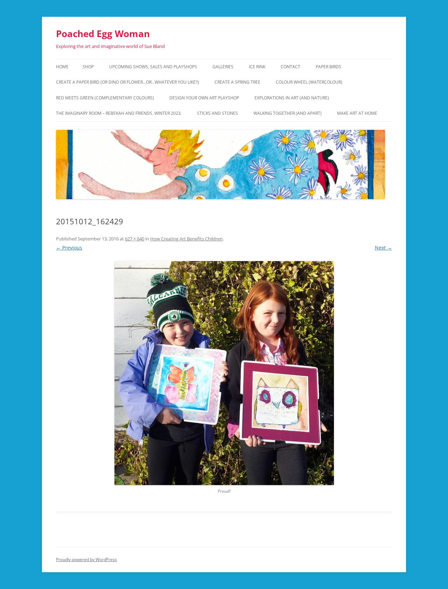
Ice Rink (257, 67)
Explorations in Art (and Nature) (291, 98)
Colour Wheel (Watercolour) (309, 82)
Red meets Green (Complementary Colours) (105, 98)
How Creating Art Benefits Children (186, 239)
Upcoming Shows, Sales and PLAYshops (153, 67)
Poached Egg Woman (103, 33)
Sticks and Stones (217, 113)
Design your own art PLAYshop (204, 98)
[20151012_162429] (224, 373)
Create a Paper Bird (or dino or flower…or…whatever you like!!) (127, 82)
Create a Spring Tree (237, 82)
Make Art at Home (357, 113)
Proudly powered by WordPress (86, 559)
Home (62, 67)
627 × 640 (134, 239)
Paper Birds (328, 67)
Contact (290, 67)
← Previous (69, 247)
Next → (383, 247)
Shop (88, 67)
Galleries (222, 67)
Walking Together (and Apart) (287, 113)
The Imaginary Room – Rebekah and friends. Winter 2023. (119, 113)
